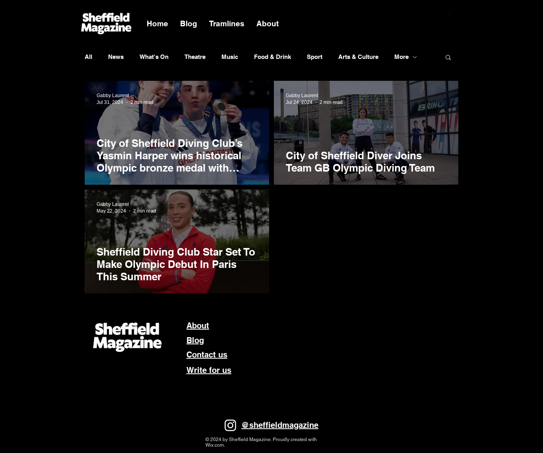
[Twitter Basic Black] (459, 15)
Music (229, 56)
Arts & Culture (358, 56)
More (401, 56)
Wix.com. (215, 445)
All (88, 56)
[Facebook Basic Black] (449, 15)
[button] (448, 58)
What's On (154, 56)
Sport (314, 56)
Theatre (195, 56)
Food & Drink (272, 56)
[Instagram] (230, 425)
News (116, 56)
